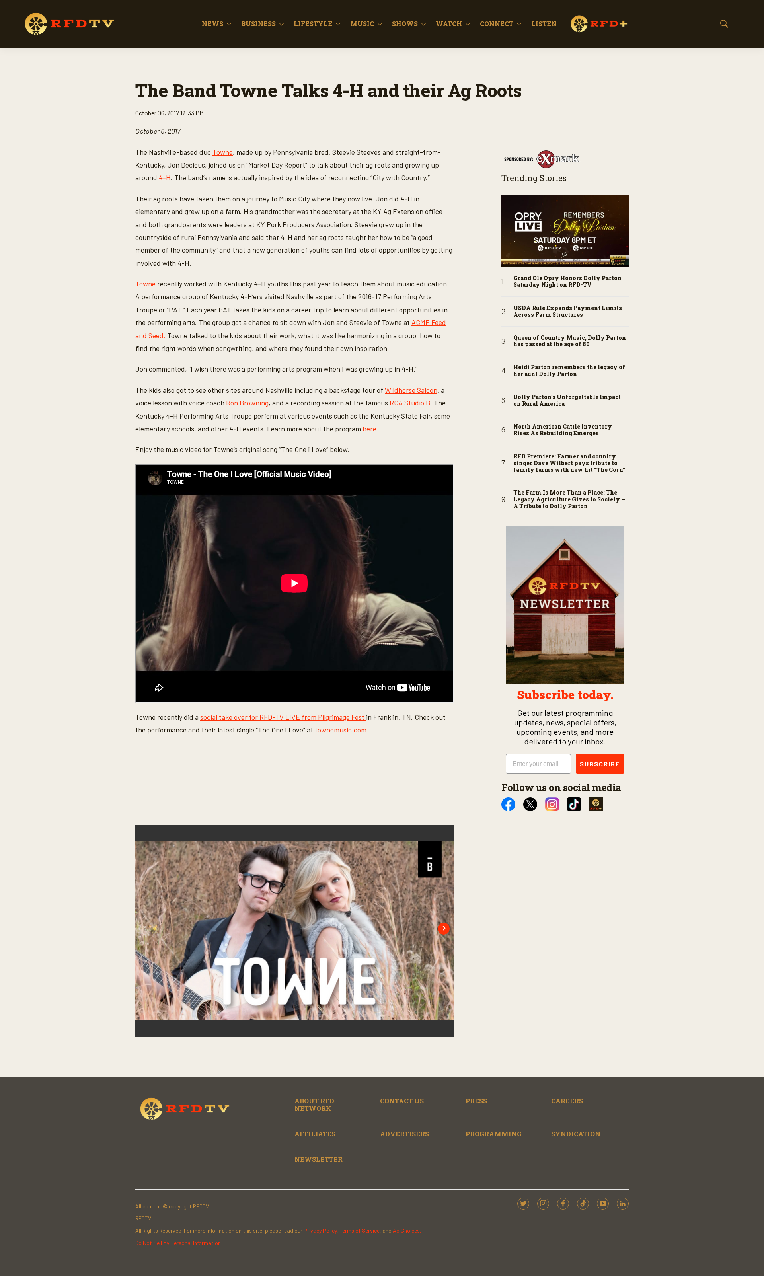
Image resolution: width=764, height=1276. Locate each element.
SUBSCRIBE (600, 764)
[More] (229, 24)
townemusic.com (340, 729)
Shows (405, 23)
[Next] (444, 929)
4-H (165, 177)
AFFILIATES (314, 1134)
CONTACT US (402, 1101)
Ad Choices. (407, 1230)
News (212, 23)
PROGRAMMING (494, 1134)
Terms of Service (359, 1230)
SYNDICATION (575, 1134)
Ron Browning (247, 402)
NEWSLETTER (318, 1159)
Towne (222, 152)
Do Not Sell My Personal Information (178, 1242)
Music (362, 23)
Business (258, 23)
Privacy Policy (320, 1230)
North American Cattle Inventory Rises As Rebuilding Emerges (562, 430)
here (369, 428)
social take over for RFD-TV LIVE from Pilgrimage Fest (283, 717)
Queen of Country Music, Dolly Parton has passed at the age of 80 (569, 341)
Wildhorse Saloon (411, 390)
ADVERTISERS (404, 1134)
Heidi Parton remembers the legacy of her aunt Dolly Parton (569, 371)
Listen (544, 23)
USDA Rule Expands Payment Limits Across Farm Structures (567, 311)
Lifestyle (313, 23)
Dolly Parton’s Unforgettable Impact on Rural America (567, 400)
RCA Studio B (410, 402)
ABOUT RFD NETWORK (314, 1104)
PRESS (476, 1101)
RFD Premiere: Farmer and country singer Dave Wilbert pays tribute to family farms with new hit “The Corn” (569, 463)
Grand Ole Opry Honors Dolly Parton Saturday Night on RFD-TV (567, 281)
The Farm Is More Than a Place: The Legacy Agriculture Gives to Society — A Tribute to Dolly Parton (569, 499)
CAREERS (567, 1101)
